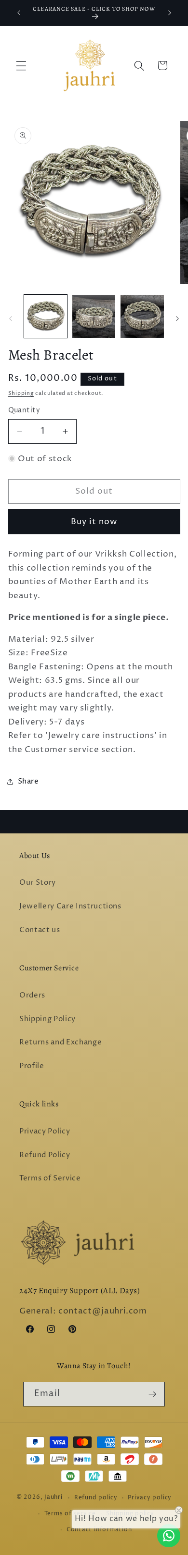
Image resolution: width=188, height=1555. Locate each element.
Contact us (39, 930)
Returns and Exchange (60, 1042)
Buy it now (94, 521)
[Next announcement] (169, 13)
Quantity (24, 410)
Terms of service (70, 1514)
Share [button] (28, 781)
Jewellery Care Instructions (70, 906)
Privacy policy (150, 1498)
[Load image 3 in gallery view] (142, 316)
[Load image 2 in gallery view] (93, 316)
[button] (21, 65)
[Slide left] (10, 319)
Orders (32, 995)
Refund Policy (44, 1155)
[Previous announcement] (18, 13)
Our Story (37, 882)
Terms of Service (50, 1178)
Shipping (21, 393)
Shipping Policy (47, 1019)
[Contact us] (168, 1535)
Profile (31, 1066)
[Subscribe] (152, 1394)
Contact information (99, 1529)
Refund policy (96, 1498)
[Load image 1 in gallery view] (45, 316)
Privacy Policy (44, 1131)
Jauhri (53, 1498)
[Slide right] (177, 319)
